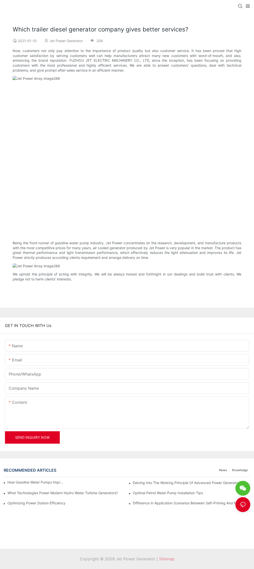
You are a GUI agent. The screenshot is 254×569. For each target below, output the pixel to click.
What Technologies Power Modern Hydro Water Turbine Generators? (62, 493)
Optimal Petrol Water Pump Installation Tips (168, 493)
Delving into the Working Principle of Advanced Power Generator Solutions (191, 483)
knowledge (240, 470)
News (223, 470)
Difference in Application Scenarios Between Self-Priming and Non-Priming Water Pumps (191, 503)
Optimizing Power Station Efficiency (36, 503)
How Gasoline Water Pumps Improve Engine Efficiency (35, 482)
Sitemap (166, 558)
